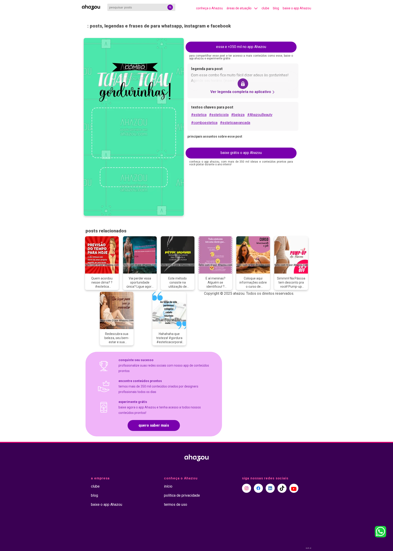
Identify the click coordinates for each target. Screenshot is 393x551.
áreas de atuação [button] (239, 8)
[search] (170, 7)
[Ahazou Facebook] (258, 488)
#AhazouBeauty (259, 115)
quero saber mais (154, 425)
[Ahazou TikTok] (282, 488)
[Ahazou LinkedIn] (270, 488)
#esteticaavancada (235, 123)
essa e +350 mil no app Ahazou (241, 47)
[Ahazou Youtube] (293, 488)
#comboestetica (204, 123)
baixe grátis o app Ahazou (241, 153)
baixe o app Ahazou (297, 8)
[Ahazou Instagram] (246, 488)
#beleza (237, 115)
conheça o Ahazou (209, 8)
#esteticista (219, 115)
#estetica (199, 115)
